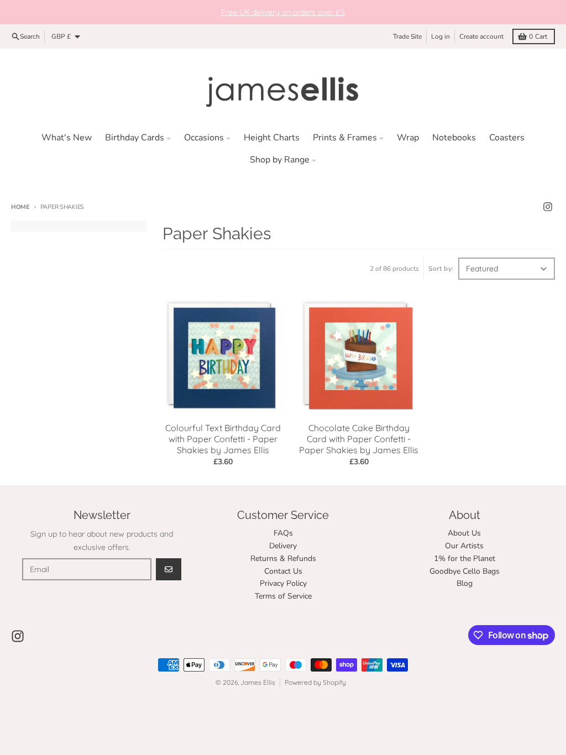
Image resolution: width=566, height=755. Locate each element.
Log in (440, 36)
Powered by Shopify (315, 682)
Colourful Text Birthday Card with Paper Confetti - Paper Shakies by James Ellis (223, 438)
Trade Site (407, 36)
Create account (481, 36)
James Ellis (257, 682)
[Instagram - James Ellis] (548, 207)
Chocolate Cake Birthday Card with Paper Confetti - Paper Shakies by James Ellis (358, 438)
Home (20, 207)
